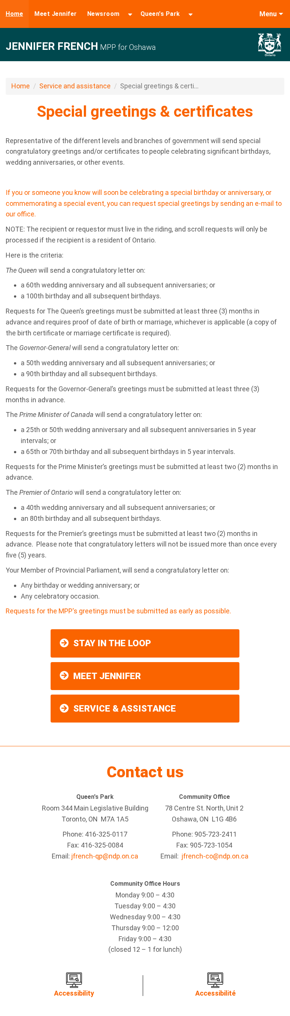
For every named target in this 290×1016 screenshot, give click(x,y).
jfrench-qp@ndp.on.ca (104, 856)
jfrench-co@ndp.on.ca (215, 856)
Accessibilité (215, 993)
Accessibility (74, 993)
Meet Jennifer (55, 13)
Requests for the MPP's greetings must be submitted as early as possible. (118, 611)
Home (14, 13)
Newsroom (103, 13)
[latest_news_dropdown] (130, 14)
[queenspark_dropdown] (190, 14)
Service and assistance (75, 86)
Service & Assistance (124, 708)
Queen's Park (160, 13)
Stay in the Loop (112, 643)
